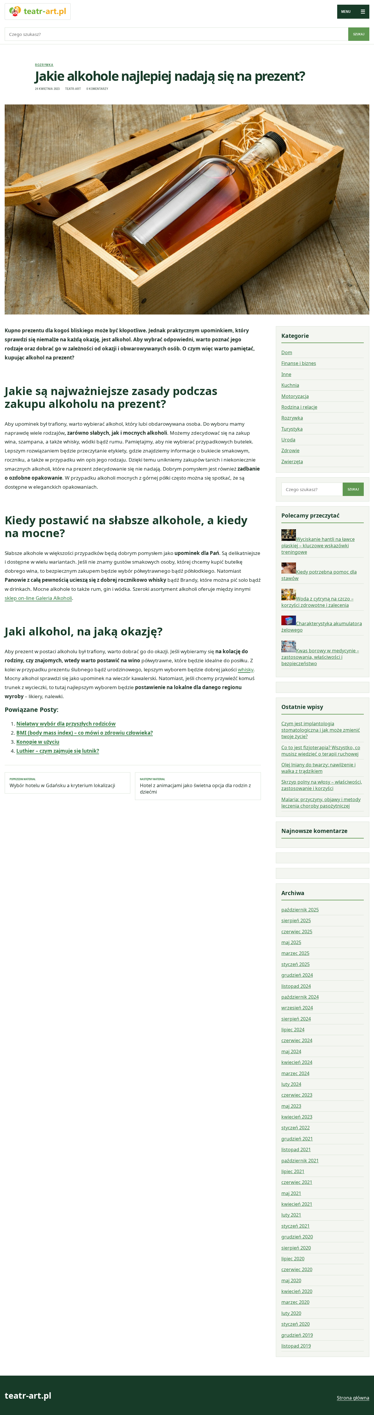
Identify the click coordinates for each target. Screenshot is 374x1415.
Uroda (288, 439)
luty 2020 (291, 1313)
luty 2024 (291, 1084)
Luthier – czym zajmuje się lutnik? (57, 750)
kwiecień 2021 (296, 1204)
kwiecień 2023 (296, 1117)
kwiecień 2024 (296, 1062)
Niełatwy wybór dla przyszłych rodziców (66, 723)
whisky (245, 669)
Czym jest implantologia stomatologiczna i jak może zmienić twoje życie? (320, 730)
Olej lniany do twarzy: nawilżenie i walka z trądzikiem (318, 767)
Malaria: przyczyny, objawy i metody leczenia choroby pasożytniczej (321, 802)
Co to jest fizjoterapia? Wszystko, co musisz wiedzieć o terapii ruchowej (320, 750)
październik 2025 (300, 909)
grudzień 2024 (297, 975)
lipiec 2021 (292, 1171)
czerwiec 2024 (296, 1040)
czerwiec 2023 (296, 1095)
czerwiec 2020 (296, 1269)
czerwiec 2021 (296, 1182)
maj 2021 (291, 1193)
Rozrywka (44, 65)
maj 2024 (291, 1051)
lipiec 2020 (292, 1258)
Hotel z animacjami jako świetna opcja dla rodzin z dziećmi (195, 786)
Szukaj (358, 34)
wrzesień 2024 (297, 1008)
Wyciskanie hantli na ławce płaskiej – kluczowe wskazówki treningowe (318, 545)
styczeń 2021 (295, 1226)
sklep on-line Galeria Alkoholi (38, 598)
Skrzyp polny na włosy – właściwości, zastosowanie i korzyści (321, 785)
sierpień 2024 (296, 1019)
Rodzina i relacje (299, 407)
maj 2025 (291, 942)
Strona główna (353, 1398)
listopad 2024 (296, 986)
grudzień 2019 (297, 1335)
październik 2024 (300, 997)
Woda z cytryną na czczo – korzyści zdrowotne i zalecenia (317, 601)
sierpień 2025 (296, 920)
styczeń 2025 (295, 964)
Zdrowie (290, 451)
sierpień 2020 (296, 1248)
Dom (286, 352)
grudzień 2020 (297, 1237)
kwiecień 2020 (296, 1291)
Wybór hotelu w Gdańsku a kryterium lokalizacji (62, 783)
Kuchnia (290, 385)
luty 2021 (291, 1215)
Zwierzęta (292, 461)
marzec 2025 (295, 953)
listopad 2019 (296, 1346)
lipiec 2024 (292, 1029)
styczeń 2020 (295, 1324)
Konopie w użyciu (37, 741)
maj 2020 (291, 1280)
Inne (286, 374)
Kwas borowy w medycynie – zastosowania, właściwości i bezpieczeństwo (320, 657)
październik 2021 (300, 1160)
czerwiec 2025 (296, 931)
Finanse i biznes (298, 363)
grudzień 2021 (297, 1139)
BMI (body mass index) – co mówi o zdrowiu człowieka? (84, 732)
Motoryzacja (295, 396)
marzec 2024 (295, 1073)
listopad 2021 (296, 1149)
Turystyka (292, 429)
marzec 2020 (295, 1302)
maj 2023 (291, 1106)
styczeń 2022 (295, 1127)
